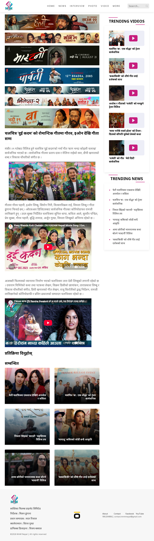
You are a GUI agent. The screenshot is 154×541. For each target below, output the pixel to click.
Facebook (129, 513)
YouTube (140, 513)
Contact (117, 513)
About (105, 513)
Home (51, 6)
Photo (92, 6)
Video (105, 6)
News (62, 6)
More (116, 6)
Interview (77, 6)
